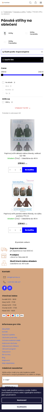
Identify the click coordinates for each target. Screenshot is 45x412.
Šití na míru (6, 355)
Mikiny (8, 102)
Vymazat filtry (21, 108)
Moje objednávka (8, 363)
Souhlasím (22, 407)
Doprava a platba (8, 335)
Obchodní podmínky (9, 337)
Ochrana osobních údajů (11, 340)
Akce (8, 86)
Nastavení (21, 400)
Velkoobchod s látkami (10, 346)
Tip (7, 93)
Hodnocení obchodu (9, 343)
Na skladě (10, 82)
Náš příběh (6, 329)
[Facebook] (4, 288)
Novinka (9, 90)
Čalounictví (6, 352)
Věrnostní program (9, 349)
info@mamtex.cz (13, 277)
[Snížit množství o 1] (10, 169)
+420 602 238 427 (14, 282)
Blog (3, 358)
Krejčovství (6, 360)
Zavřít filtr (9, 60)
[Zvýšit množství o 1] (20, 169)
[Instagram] (9, 288)
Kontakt (5, 332)
